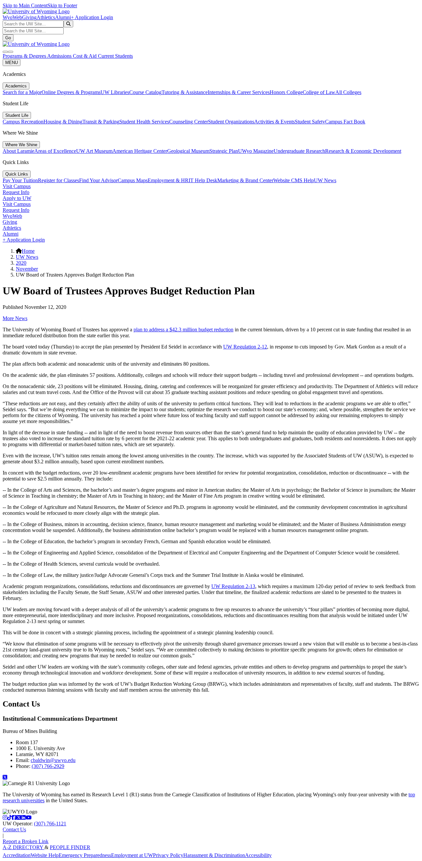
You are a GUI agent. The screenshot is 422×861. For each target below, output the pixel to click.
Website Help (45, 855)
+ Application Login (92, 17)
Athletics (46, 17)
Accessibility (258, 855)
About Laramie (18, 151)
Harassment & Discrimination (214, 855)
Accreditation (17, 855)
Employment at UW (132, 855)
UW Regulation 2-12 (245, 346)
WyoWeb (12, 17)
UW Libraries (115, 92)
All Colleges (348, 92)
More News (15, 318)
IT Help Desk (203, 180)
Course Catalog (145, 92)
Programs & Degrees (25, 56)
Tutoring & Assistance (185, 92)
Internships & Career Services (239, 92)
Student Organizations (231, 121)
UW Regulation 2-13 (233, 586)
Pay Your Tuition (20, 180)
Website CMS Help (293, 180)
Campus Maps (133, 180)
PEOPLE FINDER (70, 847)
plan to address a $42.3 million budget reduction (183, 329)
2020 (21, 263)
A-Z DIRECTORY (24, 847)
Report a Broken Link (25, 841)
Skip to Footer (62, 5)
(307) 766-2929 (48, 766)
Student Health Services (144, 121)
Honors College (286, 92)
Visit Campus (17, 186)
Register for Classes (58, 180)
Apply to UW (17, 198)
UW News (325, 180)
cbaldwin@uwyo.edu (53, 760)
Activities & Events (274, 121)
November (27, 269)
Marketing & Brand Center (245, 180)
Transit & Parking (100, 121)
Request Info (16, 192)
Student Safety (310, 121)
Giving (29, 17)
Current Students (115, 56)
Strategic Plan (223, 151)
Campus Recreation (23, 121)
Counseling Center (188, 121)
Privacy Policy (168, 855)
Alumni (63, 17)
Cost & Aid (85, 56)
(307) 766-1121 (50, 823)
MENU (11, 62)
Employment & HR (168, 180)
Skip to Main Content (25, 5)
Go (8, 37)
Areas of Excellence (55, 151)
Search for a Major (22, 92)
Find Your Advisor (98, 180)
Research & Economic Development (363, 151)
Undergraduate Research (299, 151)
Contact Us (14, 829)
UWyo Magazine (256, 151)
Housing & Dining (63, 121)
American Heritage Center (139, 151)
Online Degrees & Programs (71, 92)
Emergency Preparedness (85, 855)
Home (28, 251)
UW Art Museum (94, 151)
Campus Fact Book (345, 121)
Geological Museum (188, 151)
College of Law (319, 92)
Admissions (60, 56)
